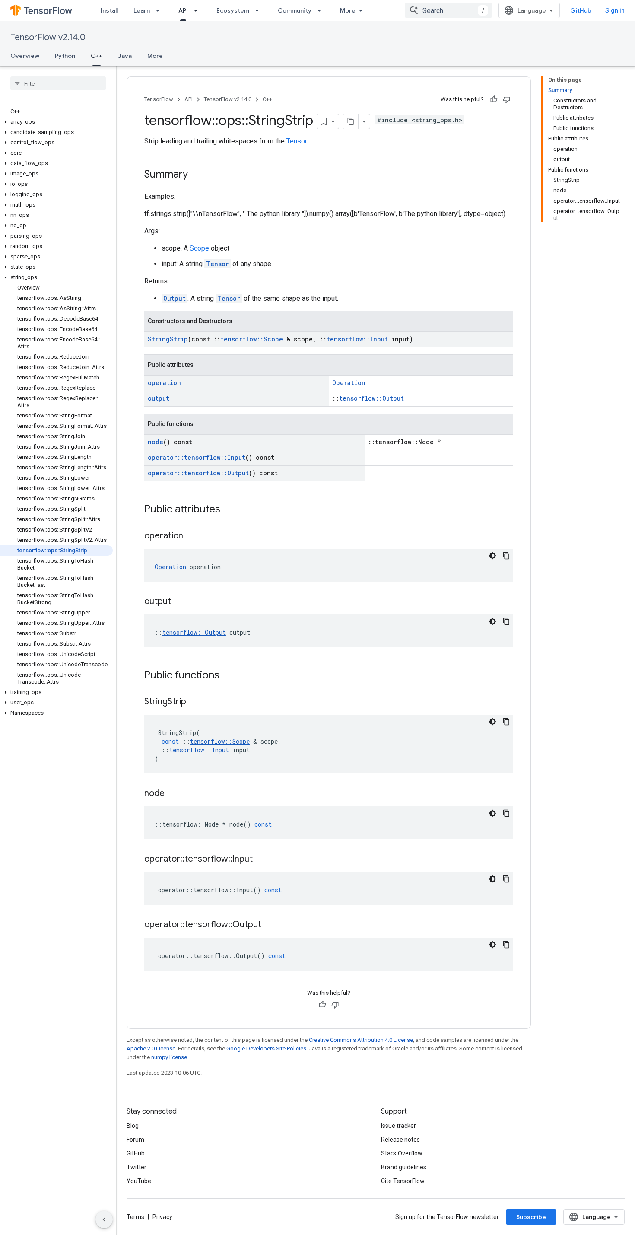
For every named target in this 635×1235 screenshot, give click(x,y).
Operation (348, 383)
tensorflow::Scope (251, 339)
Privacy (162, 1216)
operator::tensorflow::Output (198, 473)
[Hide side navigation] (104, 1219)
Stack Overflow (401, 1153)
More (348, 10)
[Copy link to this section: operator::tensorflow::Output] (270, 925)
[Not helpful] (506, 99)
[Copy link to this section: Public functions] (228, 676)
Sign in (615, 10)
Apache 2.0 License (151, 1048)
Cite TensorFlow (403, 1181)
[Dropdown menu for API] (198, 10)
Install (109, 10)
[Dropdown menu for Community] (321, 10)
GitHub (580, 10)
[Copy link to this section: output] (179, 602)
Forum (135, 1139)
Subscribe (531, 1217)
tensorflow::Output (371, 398)
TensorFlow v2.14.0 (48, 37)
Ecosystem (232, 10)
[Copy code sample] (506, 556)
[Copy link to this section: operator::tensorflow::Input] (261, 859)
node (155, 442)
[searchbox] (58, 83)
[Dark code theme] (492, 556)
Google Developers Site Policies (266, 1048)
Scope (199, 248)
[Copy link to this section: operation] (191, 536)
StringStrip (168, 339)
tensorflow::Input (357, 339)
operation (164, 383)
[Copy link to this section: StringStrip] (194, 702)
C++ (96, 56)
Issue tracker (398, 1125)
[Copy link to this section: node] (173, 794)
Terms (135, 1216)
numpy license (169, 1057)
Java (125, 56)
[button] (56, 122)
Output (174, 298)
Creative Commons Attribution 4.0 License (361, 1040)
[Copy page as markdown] (351, 121)
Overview (24, 56)
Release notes (400, 1139)
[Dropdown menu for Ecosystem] (259, 10)
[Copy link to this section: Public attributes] (229, 510)
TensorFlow (158, 99)
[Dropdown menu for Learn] (160, 10)
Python (65, 56)
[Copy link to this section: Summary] (196, 175)
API (183, 10)
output (158, 398)
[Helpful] (493, 99)
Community (294, 10)
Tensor (296, 141)
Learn (141, 10)
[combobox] (448, 10)
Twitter (136, 1167)
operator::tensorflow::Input (196, 457)
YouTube (139, 1181)
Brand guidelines (403, 1167)
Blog (133, 1125)
